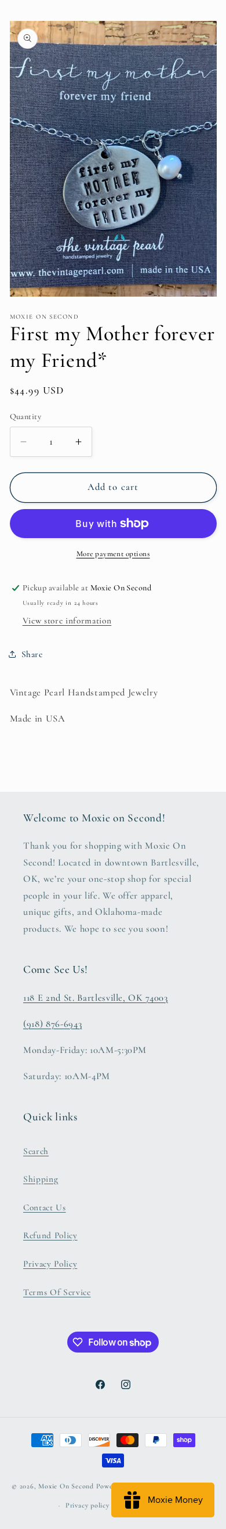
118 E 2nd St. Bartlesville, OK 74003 (95, 998)
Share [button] (32, 654)
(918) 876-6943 (52, 1024)
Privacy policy (87, 1505)
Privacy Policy (50, 1263)
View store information (67, 620)
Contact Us (44, 1207)
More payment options (113, 553)
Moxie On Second (66, 1486)
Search (36, 1151)
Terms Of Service (57, 1292)
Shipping (40, 1179)
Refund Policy (50, 1235)
